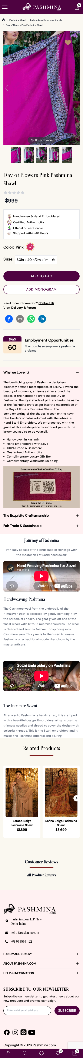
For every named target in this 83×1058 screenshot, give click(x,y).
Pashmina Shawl (17, 20)
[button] (76, 798)
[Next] (76, 88)
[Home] (3, 19)
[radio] (30, 247)
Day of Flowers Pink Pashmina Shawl (24, 25)
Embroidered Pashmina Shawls (46, 20)
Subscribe (67, 1010)
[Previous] (6, 88)
